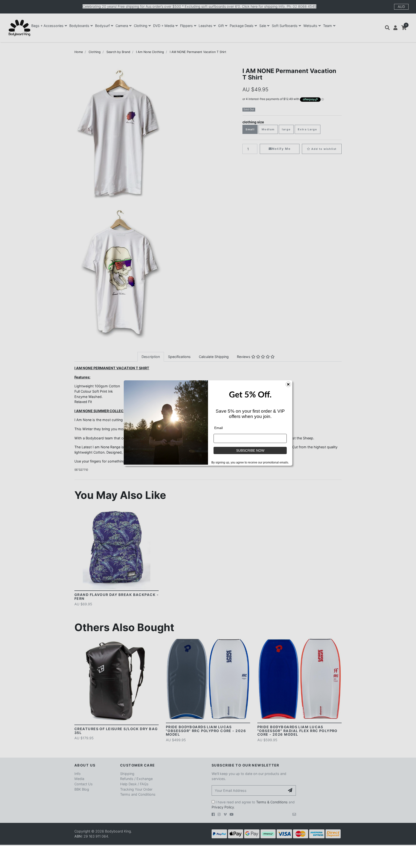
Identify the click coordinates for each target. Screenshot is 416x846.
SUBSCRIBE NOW (250, 450)
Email (218, 428)
